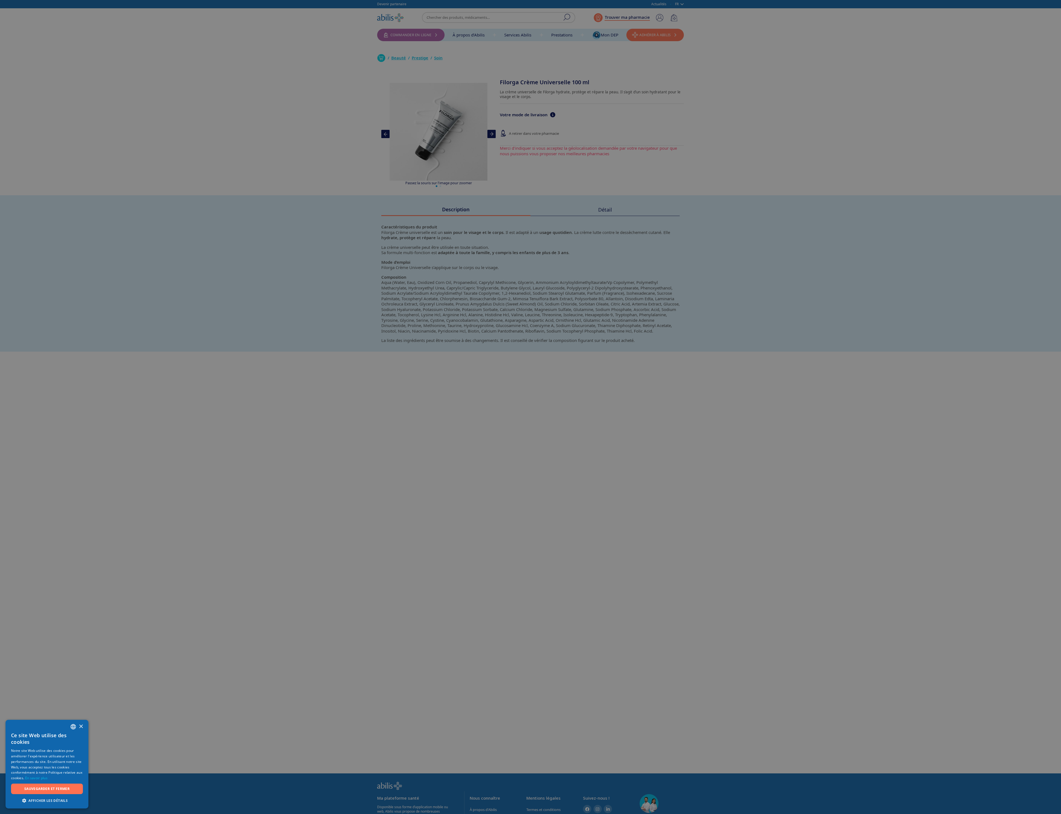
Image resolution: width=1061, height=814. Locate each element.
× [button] (81, 727)
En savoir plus (36, 778)
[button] (47, 800)
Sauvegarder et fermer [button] (47, 788)
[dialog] (530, 407)
